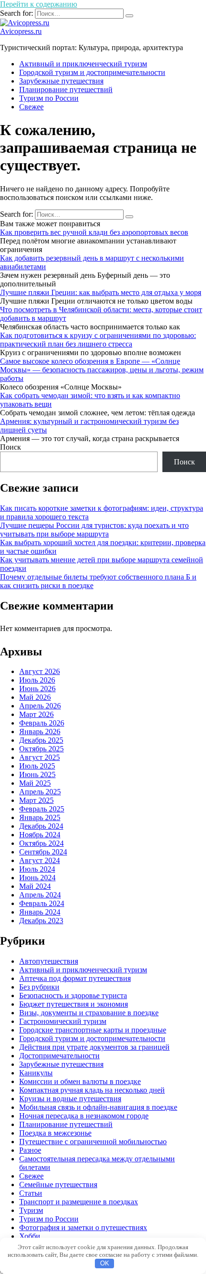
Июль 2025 (37, 766)
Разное (30, 1150)
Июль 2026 (37, 680)
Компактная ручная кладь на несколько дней (92, 1090)
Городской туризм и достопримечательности (92, 72)
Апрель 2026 (40, 706)
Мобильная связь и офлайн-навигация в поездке (98, 1107)
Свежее (31, 107)
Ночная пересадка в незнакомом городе (84, 1116)
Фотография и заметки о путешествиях (83, 1227)
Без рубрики (39, 987)
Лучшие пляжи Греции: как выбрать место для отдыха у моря (100, 292)
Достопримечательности (59, 1056)
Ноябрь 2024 (39, 835)
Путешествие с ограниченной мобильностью (93, 1141)
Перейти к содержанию (38, 4)
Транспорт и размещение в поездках (78, 1202)
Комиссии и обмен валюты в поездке (80, 1081)
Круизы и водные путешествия (70, 1099)
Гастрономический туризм (62, 1021)
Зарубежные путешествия (61, 81)
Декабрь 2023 (41, 920)
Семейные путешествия (58, 1184)
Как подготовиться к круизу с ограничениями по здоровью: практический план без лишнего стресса (98, 339)
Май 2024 (35, 886)
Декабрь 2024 (41, 826)
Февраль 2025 (41, 809)
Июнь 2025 (37, 774)
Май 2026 (35, 697)
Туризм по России (49, 98)
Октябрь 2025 (41, 749)
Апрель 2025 (40, 792)
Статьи (30, 1193)
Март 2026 (36, 714)
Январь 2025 (39, 817)
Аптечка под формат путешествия (75, 978)
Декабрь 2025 (41, 740)
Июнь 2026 (37, 688)
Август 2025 (39, 757)
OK (104, 1263)
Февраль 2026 (41, 723)
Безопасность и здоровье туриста (73, 995)
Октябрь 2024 (41, 843)
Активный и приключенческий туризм (83, 64)
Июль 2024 (37, 869)
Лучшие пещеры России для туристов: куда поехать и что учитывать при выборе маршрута (94, 529)
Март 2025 (36, 800)
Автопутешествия (48, 961)
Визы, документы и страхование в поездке (89, 1013)
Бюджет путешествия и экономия (73, 1004)
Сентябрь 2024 (43, 852)
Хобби (29, 1236)
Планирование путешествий (66, 89)
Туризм (31, 1210)
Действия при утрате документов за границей (94, 1047)
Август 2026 (39, 671)
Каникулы (36, 1073)
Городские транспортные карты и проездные (92, 1030)
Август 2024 (39, 860)
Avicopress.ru (21, 31)
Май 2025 (35, 783)
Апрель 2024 (40, 895)
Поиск (10, 447)
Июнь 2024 (37, 878)
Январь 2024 (39, 912)
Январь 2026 (39, 731)
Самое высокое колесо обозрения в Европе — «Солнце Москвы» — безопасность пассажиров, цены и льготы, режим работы (102, 369)
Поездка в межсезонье (55, 1133)
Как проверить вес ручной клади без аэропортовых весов (94, 232)
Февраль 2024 (41, 903)
